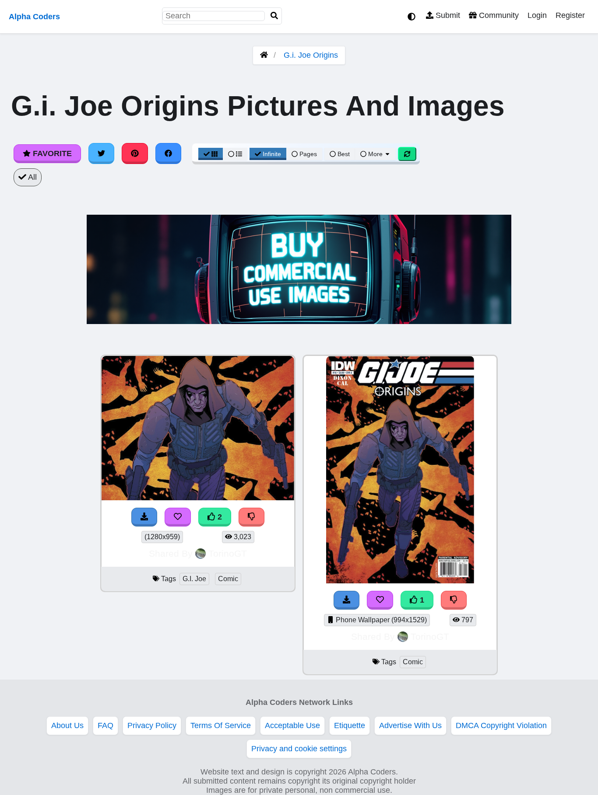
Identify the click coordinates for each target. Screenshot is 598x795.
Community (498, 15)
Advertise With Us (410, 725)
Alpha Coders (34, 16)
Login (537, 15)
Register (570, 15)
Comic (228, 578)
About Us (67, 725)
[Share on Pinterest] (135, 153)
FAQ (105, 725)
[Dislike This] (252, 517)
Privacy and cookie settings (299, 748)
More (375, 153)
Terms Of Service (220, 725)
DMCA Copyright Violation (501, 725)
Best (343, 153)
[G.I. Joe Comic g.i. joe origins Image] (198, 497)
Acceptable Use (292, 725)
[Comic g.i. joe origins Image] (400, 580)
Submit (446, 15)
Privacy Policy (151, 725)
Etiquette (349, 725)
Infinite (272, 153)
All (31, 177)
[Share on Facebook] (168, 153)
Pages (308, 153)
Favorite (51, 153)
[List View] (235, 154)
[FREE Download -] (144, 517)
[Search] (274, 16)
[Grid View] (210, 154)
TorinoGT (227, 553)
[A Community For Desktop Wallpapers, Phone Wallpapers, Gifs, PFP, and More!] (264, 55)
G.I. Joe (194, 578)
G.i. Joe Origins (311, 55)
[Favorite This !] (178, 517)
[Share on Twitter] (101, 153)
